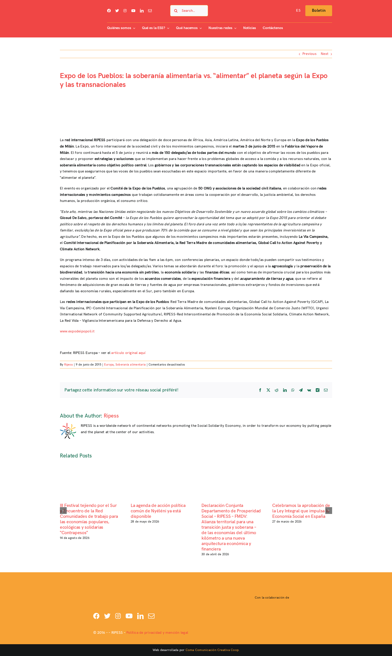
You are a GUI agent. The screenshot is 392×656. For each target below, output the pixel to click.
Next (324, 54)
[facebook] (109, 10)
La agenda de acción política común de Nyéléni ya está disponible (158, 511)
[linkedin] (142, 10)
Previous (309, 54)
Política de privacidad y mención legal (157, 633)
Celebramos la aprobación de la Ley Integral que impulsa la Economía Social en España (301, 511)
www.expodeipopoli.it (77, 331)
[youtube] (133, 10)
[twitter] (117, 10)
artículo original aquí (128, 353)
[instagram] (125, 10)
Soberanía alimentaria (130, 364)
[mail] (150, 10)
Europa (109, 364)
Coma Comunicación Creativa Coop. (213, 650)
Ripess (68, 364)
